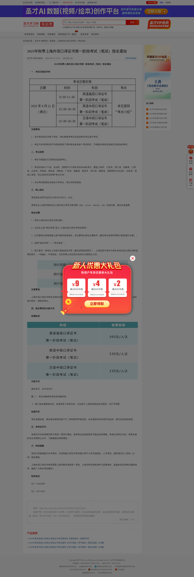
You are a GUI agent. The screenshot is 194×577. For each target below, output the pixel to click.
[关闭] (132, 258)
